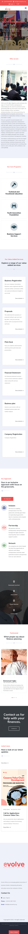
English (12, 4)
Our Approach (7, 499)
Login (18, 4)
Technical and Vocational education (14, 193)
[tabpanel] (14, 671)
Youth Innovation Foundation (14, 214)
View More (4, 763)
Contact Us (14, 728)
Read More (6, 791)
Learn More (6, 38)
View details (18, 298)
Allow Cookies (14, 932)
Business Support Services (14, 235)
